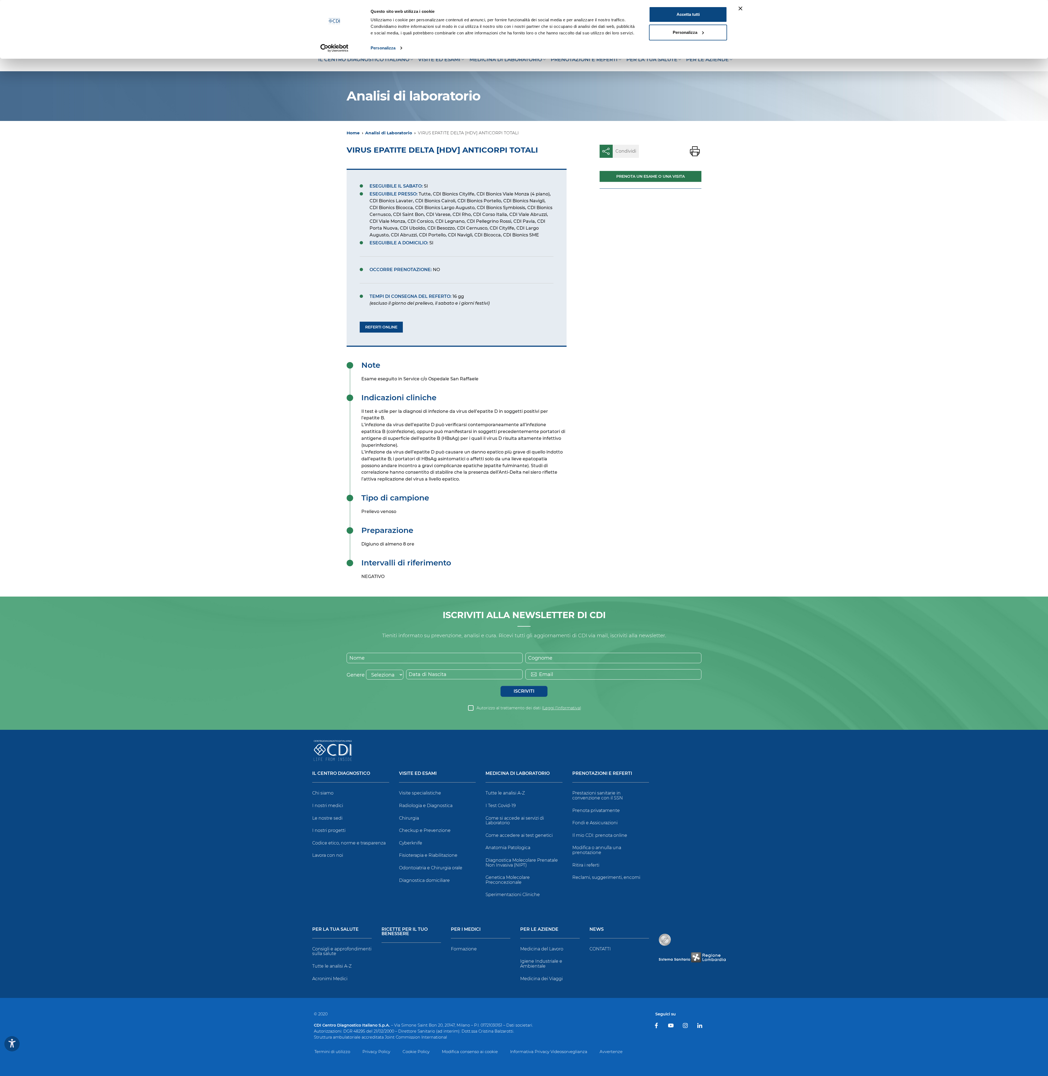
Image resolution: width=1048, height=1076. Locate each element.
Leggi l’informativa (561, 708)
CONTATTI (600, 948)
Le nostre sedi (327, 818)
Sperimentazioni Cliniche (513, 894)
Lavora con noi (327, 855)
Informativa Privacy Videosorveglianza (548, 1051)
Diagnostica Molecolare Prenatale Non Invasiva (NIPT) (522, 863)
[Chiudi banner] (740, 8)
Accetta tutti (688, 14)
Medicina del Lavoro (541, 948)
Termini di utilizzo (332, 1051)
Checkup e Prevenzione (425, 830)
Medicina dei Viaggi (541, 978)
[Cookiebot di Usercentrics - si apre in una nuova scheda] (334, 48)
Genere (356, 675)
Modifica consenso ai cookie (470, 1051)
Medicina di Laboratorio (518, 773)
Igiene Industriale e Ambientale (541, 964)
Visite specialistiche (420, 793)
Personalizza (383, 48)
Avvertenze (611, 1051)
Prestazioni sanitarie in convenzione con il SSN (597, 795)
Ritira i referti (585, 865)
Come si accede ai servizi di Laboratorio (515, 821)
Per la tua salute (335, 929)
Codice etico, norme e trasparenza (349, 843)
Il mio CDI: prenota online (599, 835)
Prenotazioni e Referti (602, 773)
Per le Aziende (539, 929)
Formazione (464, 948)
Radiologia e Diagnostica (425, 805)
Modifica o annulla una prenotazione (596, 850)
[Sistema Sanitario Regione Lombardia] (692, 957)
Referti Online (381, 327)
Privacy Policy (376, 1051)
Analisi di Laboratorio (388, 132)
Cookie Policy (416, 1051)
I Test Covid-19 (501, 805)
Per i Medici (466, 929)
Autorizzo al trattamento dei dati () (529, 708)
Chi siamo (323, 793)
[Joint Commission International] (665, 940)
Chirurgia (409, 818)
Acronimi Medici (329, 978)
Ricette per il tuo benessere (405, 931)
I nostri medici (327, 805)
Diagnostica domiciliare (424, 880)
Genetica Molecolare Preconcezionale (508, 880)
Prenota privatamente (596, 810)
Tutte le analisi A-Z (505, 793)
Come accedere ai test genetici (519, 835)
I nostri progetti (329, 830)
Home (353, 132)
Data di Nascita (427, 674)
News (597, 929)
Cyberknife (410, 843)
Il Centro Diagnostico (341, 773)
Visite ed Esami (418, 773)
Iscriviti (524, 691)
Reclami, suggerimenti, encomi (606, 877)
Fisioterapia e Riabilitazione (428, 855)
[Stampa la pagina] (694, 151)
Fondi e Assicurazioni (595, 822)
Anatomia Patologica (508, 847)
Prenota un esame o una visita (650, 176)
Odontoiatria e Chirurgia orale (430, 867)
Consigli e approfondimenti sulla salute (341, 951)
